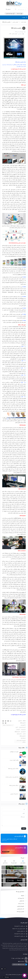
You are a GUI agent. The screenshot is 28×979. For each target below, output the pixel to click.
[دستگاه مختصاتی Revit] (22, 788)
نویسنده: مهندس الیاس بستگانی (21, 741)
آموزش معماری (15, 22)
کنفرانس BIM (22, 736)
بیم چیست (23, 729)
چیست (17, 729)
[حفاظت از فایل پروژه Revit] (22, 771)
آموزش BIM (22, 723)
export (22, 895)
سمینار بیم (23, 731)
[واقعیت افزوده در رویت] (22, 763)
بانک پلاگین (22, 901)
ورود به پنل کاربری (9, 13)
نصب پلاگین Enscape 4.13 (19, 934)
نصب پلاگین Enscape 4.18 (19, 926)
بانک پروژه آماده (21, 898)
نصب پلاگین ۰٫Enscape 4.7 (19, 936)
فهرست (23, 17)
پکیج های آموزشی (20, 906)
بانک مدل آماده (21, 903)
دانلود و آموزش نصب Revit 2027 (19, 928)
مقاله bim (23, 738)
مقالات (10, 34)
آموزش (19, 721)
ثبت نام (18, 13)
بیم (16, 727)
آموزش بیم (23, 725)
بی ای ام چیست (22, 727)
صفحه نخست (23, 22)
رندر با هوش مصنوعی (21, 931)
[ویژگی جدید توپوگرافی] (22, 754)
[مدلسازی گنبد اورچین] (22, 796)
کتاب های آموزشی (20, 909)
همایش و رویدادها (20, 911)
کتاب (24, 734)
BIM (24, 721)
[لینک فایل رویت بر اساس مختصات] (22, 779)
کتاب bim (19, 734)
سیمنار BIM (17, 731)
